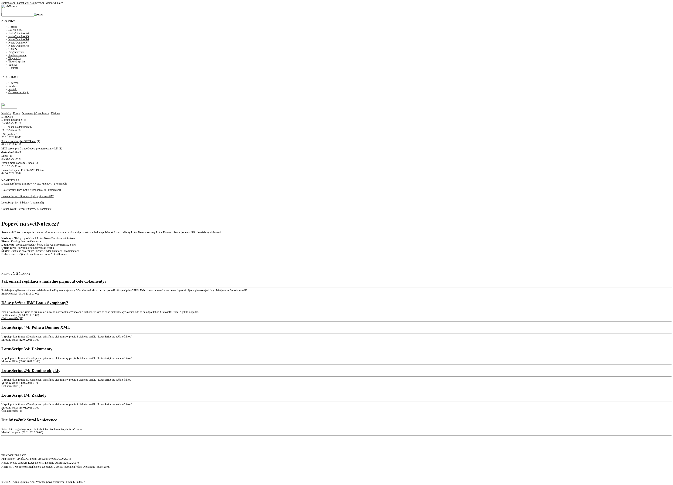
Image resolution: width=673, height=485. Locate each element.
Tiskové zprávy (16, 61)
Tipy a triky (14, 58)
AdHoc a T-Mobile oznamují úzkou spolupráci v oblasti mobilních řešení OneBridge (48, 466)
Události (13, 67)
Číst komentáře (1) (11, 410)
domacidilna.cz (54, 2)
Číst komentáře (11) (12, 318)
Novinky (6, 113)
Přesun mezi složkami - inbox (17, 162)
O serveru (13, 82)
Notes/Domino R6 (18, 39)
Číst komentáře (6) (11, 385)
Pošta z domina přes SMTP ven (18, 141)
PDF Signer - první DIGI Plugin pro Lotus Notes (28, 458)
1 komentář (36, 202)
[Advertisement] (42, 264)
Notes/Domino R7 (18, 42)
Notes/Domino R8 (18, 45)
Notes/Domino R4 (18, 33)
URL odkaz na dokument (15, 126)
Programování (16, 52)
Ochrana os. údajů (18, 92)
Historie (12, 26)
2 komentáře (60, 183)
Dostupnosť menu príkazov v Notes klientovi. (26, 183)
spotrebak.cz (8, 2)
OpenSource (42, 113)
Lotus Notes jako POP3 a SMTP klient (22, 170)
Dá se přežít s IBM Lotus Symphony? (22, 189)
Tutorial (12, 64)
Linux (4, 155)
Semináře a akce (17, 55)
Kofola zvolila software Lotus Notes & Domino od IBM (32, 462)
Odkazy (12, 48)
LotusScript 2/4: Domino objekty (19, 196)
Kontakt (12, 89)
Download (27, 113)
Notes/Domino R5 (18, 36)
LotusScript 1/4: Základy (15, 202)
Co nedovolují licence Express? (18, 208)
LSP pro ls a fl (9, 134)
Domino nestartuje (11, 119)
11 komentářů (52, 189)
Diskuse (55, 113)
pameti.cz (22, 2)
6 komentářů (46, 196)
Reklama (13, 86)
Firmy (16, 113)
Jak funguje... (15, 29)
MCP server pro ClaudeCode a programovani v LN (29, 148)
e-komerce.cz (37, 2)
